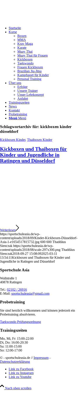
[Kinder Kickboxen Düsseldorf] (39, 222)
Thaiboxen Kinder (39, 140)
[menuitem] (43, 28)
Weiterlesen (8, 230)
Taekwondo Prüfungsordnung (20, 322)
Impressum (41, 358)
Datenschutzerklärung (15, 361)
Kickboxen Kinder (12, 140)
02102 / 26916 (17, 289)
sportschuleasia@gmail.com (30, 293)
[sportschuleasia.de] (32, 20)
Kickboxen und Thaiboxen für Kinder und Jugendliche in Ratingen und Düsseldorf (33, 155)
